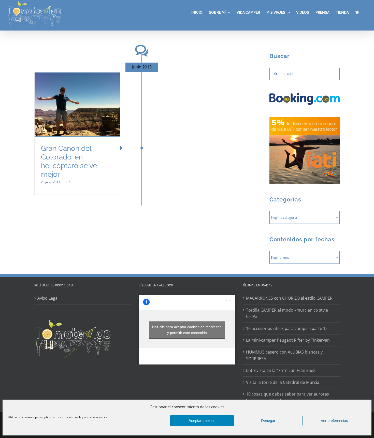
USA (67, 182)
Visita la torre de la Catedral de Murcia (282, 382)
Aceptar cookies (202, 420)
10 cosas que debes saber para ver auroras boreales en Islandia (287, 397)
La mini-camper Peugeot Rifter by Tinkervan (288, 340)
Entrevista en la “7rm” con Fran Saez (280, 370)
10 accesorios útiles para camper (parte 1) (286, 328)
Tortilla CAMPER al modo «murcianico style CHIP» (287, 313)
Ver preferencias (334, 420)
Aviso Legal (48, 298)
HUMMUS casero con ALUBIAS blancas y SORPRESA (284, 355)
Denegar (268, 420)
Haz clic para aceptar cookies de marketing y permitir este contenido (187, 330)
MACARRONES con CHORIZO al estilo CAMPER (289, 298)
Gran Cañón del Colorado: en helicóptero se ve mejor (69, 161)
